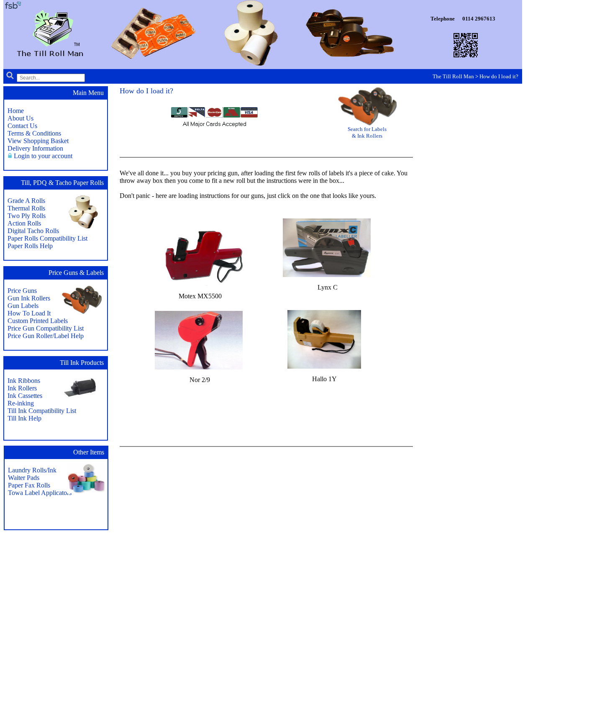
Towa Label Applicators (40, 492)
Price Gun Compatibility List (46, 328)
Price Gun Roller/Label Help (46, 335)
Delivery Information (35, 148)
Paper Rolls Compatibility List (47, 238)
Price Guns (22, 290)
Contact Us (22, 125)
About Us (20, 118)
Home (16, 110)
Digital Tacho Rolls (33, 230)
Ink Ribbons (24, 380)
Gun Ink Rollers (29, 298)
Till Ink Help (24, 418)
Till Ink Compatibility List (42, 410)
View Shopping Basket (38, 140)
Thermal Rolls (26, 208)
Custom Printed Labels (38, 320)
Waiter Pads (23, 477)
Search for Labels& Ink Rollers (367, 132)
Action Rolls (24, 223)
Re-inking (21, 403)
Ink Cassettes (25, 395)
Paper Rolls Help (30, 245)
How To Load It (29, 313)
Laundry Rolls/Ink (32, 470)
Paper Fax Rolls (29, 485)
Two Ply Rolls (27, 215)
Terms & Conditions (34, 133)
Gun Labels (23, 305)
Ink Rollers (22, 388)
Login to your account (43, 155)
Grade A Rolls (26, 200)
